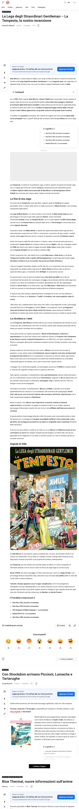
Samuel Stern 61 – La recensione (24, 614)
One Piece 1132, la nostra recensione (25, 603)
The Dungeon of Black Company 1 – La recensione (30, 610)
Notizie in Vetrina (16, 777)
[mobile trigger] (4, 2)
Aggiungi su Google (66, 69)
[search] (65, 2)
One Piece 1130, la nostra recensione (25, 617)
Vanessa (5, 786)
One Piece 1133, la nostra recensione (58, 140)
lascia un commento (67, 659)
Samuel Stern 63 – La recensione (56, 143)
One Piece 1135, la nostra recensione (58, 133)
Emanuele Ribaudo (8, 25)
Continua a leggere (39, 766)
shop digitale (15, 712)
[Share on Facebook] (4, 72)
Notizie (5, 669)
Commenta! (26, 25)
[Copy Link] (4, 87)
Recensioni (6, 11)
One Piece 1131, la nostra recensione (25, 606)
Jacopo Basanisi (7, 683)
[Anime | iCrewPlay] (8, 2)
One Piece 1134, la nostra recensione (58, 137)
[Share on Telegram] (4, 82)
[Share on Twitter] (4, 77)
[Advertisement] (39, 48)
